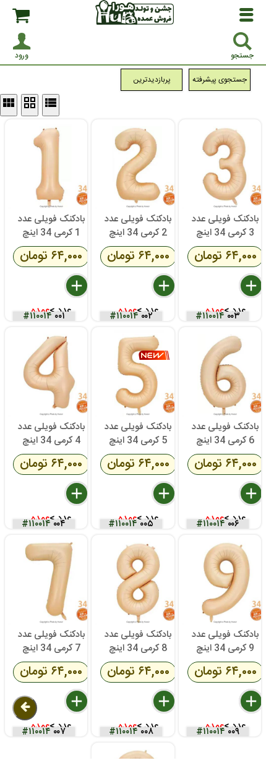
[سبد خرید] (21, 15)
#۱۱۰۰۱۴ (37, 316)
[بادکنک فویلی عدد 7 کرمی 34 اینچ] (51, 581)
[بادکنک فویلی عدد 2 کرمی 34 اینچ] (138, 165)
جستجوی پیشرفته (219, 80)
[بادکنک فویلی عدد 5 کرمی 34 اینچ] (138, 373)
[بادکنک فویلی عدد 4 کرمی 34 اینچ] (51, 373)
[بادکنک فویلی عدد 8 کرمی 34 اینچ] (138, 581)
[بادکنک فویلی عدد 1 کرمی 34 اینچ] (51, 165)
